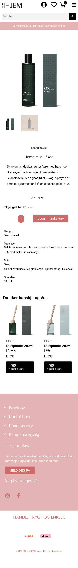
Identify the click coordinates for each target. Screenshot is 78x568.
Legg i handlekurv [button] (16, 367)
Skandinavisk (39, 147)
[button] (73, 5)
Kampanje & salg (24, 434)
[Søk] (72, 16)
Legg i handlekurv (51, 218)
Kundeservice (21, 425)
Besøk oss (17, 407)
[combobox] (35, 16)
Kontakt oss (19, 416)
